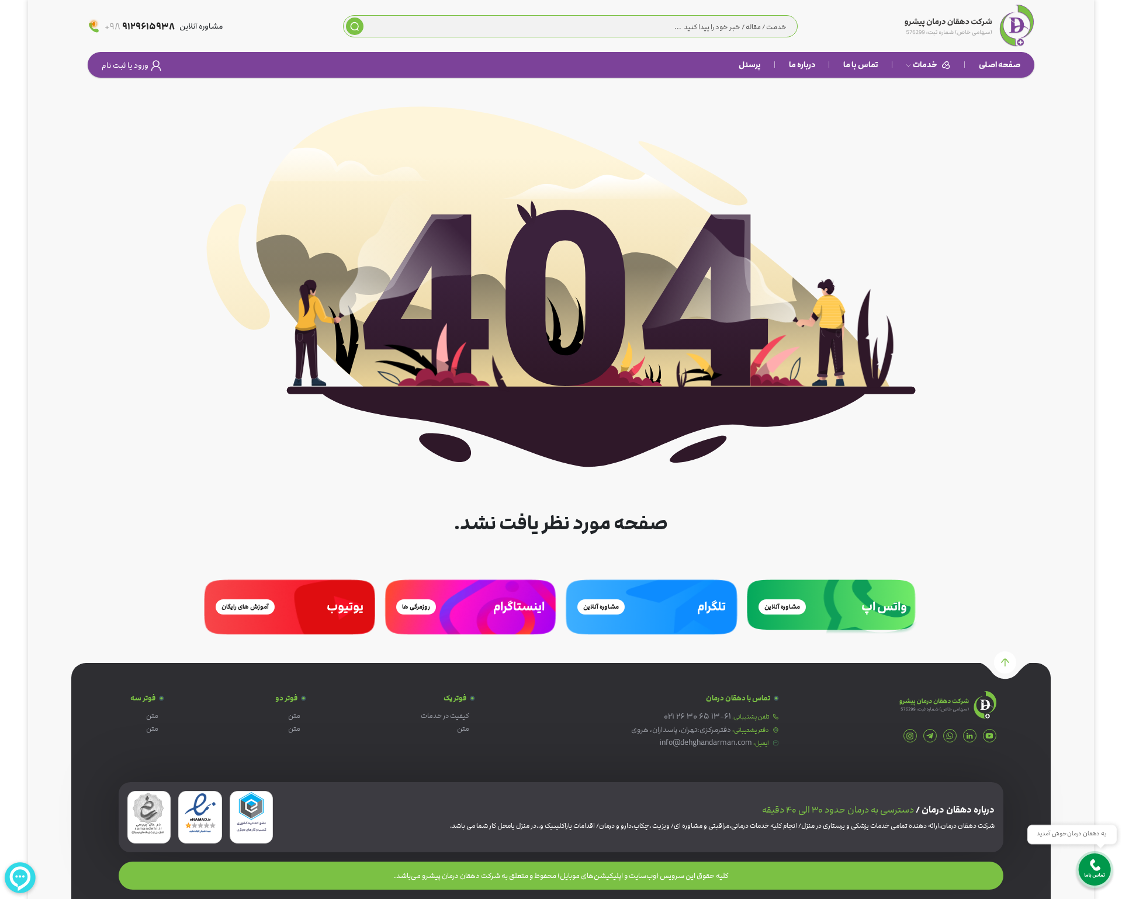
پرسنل (750, 65)
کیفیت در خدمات (445, 716)
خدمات (925, 65)
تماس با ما (860, 65)
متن (463, 729)
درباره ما (802, 65)
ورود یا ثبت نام (125, 65)
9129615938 (140, 26)
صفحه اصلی (999, 65)
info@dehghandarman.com (706, 742)
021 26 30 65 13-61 (697, 716)
